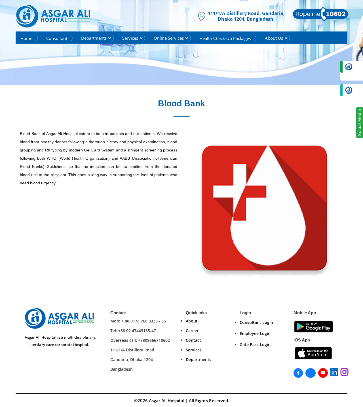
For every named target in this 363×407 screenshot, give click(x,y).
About (192, 321)
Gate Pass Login (255, 344)
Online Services (169, 38)
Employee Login (255, 333)
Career (192, 330)
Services (130, 38)
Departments (94, 38)
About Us (274, 38)
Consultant (56, 38)
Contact (193, 340)
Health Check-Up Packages (225, 38)
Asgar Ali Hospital (166, 400)
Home (26, 38)
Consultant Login (256, 322)
